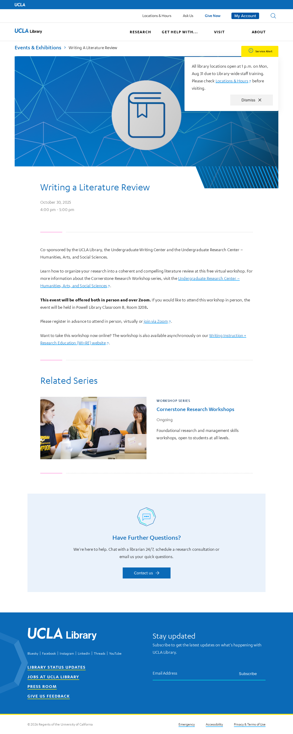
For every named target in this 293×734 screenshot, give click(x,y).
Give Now (212, 15)
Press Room (42, 686)
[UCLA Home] (20, 4)
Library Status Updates (56, 667)
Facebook (49, 653)
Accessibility (214, 724)
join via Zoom (157, 321)
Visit (219, 32)
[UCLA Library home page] (28, 32)
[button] (273, 16)
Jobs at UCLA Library (53, 676)
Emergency (187, 724)
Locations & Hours (156, 15)
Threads (99, 653)
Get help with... (180, 32)
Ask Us (188, 15)
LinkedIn (84, 653)
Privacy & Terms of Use (250, 724)
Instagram (67, 653)
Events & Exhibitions (38, 47)
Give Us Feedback (48, 695)
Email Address (165, 673)
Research (140, 32)
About (259, 32)
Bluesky (32, 653)
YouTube (115, 653)
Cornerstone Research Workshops (195, 409)
